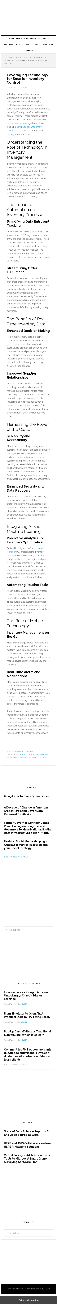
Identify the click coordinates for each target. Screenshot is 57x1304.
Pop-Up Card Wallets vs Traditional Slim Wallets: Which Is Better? (27, 1033)
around (22, 754)
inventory (44, 754)
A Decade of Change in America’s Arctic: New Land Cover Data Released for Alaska (26, 811)
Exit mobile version (29, 1300)
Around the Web (25, 752)
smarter (22, 757)
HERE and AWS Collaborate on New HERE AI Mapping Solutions (27, 1145)
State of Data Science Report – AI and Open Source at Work (26, 1133)
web (44, 757)
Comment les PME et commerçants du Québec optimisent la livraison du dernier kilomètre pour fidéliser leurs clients (27, 1054)
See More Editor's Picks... (16, 856)
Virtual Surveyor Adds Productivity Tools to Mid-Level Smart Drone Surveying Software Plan (27, 1159)
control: (31, 754)
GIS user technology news (28, 11)
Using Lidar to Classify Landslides (26, 796)
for (37, 754)
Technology (32, 757)
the (39, 757)
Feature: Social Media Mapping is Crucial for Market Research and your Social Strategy (26, 845)
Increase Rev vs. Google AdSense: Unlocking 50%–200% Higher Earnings (27, 995)
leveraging (12, 757)
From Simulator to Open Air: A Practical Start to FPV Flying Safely (27, 1015)
